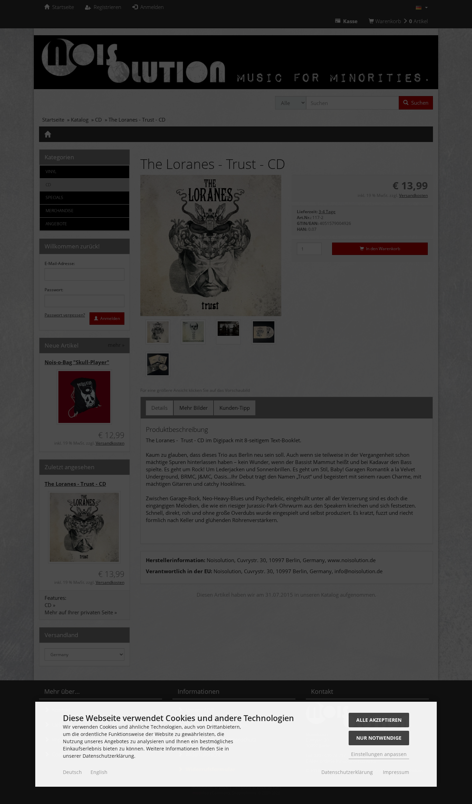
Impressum (396, 772)
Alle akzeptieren (379, 720)
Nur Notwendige (379, 738)
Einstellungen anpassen (379, 754)
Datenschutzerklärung (347, 772)
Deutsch (72, 772)
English (99, 772)
